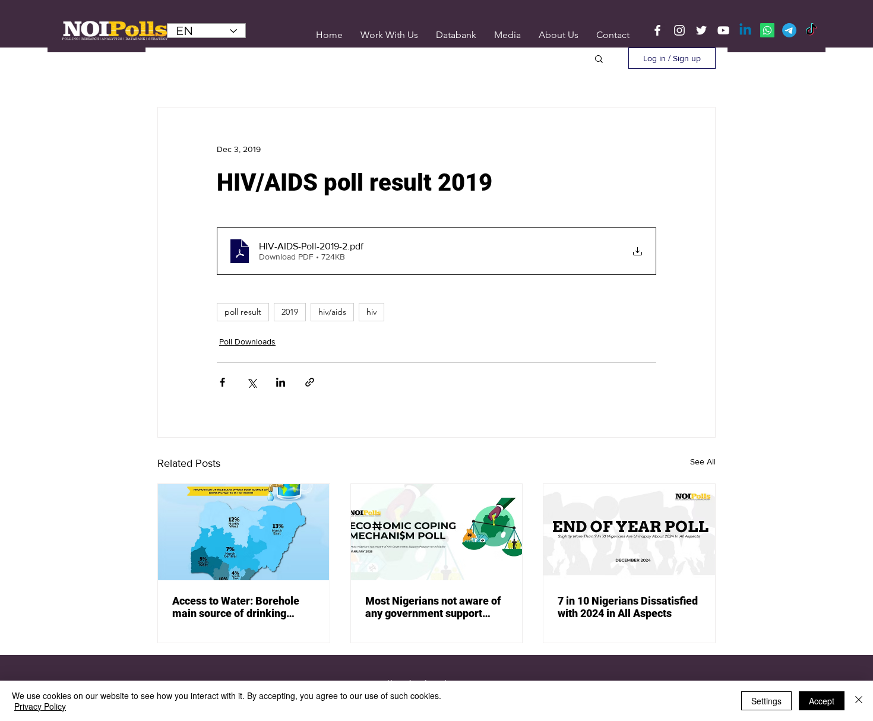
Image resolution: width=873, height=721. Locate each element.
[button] (507, 34)
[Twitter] (701, 30)
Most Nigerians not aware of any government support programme (433, 606)
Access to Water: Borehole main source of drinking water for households (235, 606)
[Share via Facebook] (222, 382)
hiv (371, 311)
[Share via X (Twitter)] (251, 382)
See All (703, 461)
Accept (821, 701)
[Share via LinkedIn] (280, 382)
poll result (242, 311)
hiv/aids (332, 311)
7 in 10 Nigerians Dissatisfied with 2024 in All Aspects (628, 606)
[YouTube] (723, 30)
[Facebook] (657, 30)
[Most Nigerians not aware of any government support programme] (437, 532)
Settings (766, 701)
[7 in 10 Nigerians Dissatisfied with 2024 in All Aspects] (629, 532)
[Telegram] (789, 30)
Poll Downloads (247, 341)
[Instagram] (679, 30)
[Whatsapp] (767, 30)
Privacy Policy (40, 706)
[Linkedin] (745, 30)
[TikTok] (811, 30)
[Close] (859, 700)
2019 (289, 311)
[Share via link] (309, 382)
